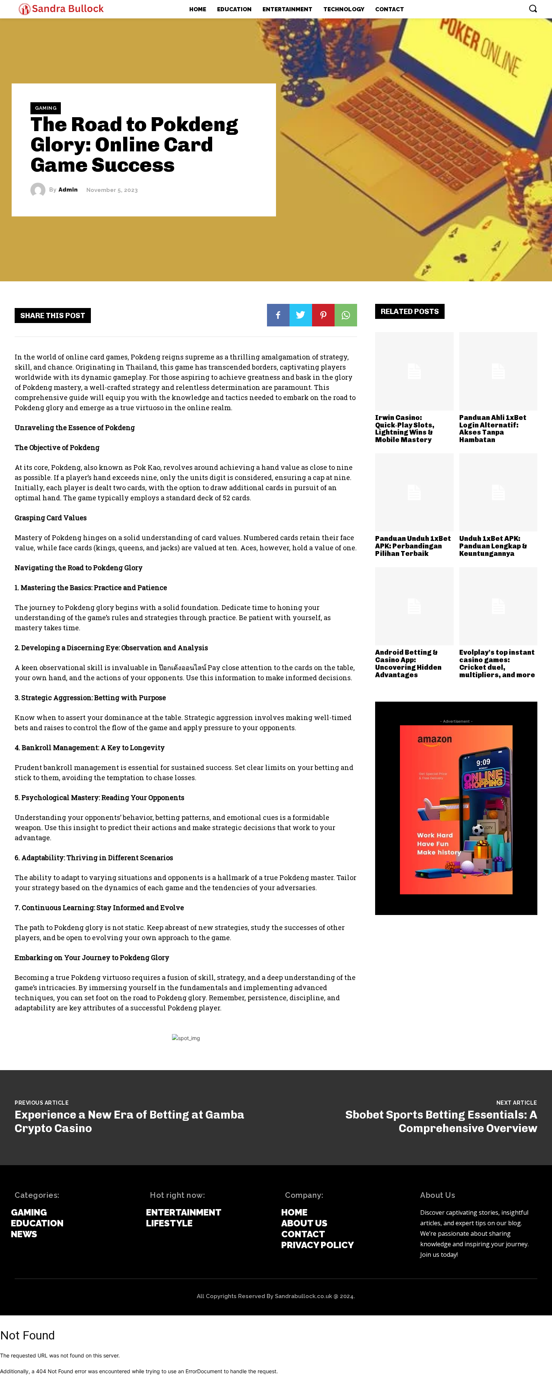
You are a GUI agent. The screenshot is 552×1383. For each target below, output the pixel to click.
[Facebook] (278, 315)
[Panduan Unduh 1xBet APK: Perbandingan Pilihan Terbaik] (414, 492)
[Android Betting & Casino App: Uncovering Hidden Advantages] (414, 606)
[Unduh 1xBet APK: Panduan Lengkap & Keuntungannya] (498, 492)
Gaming (45, 108)
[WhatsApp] (346, 315)
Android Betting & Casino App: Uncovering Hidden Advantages (408, 663)
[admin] (39, 190)
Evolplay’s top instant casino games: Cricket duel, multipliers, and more (497, 663)
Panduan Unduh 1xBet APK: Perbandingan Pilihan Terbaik (413, 546)
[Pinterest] (323, 315)
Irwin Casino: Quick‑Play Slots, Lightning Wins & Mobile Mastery (404, 429)
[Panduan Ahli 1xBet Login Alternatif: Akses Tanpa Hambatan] (498, 371)
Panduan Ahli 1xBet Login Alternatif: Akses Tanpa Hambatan (492, 429)
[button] (532, 8)
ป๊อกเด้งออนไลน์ (182, 667)
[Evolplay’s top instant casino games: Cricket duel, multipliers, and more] (498, 606)
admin (68, 190)
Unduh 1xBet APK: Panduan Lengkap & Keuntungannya (493, 546)
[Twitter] (301, 315)
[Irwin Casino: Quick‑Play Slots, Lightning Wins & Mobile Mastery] (414, 371)
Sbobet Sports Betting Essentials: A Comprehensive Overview (441, 1121)
